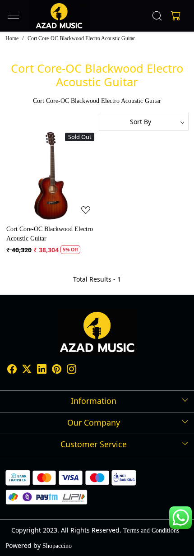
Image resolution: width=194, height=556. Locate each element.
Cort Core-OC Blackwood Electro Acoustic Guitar (49, 234)
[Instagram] (71, 370)
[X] (26, 370)
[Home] (58, 15)
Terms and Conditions (151, 530)
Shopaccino (57, 545)
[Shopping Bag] (173, 15)
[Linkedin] (41, 370)
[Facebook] (11, 370)
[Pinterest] (56, 370)
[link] (157, 16)
